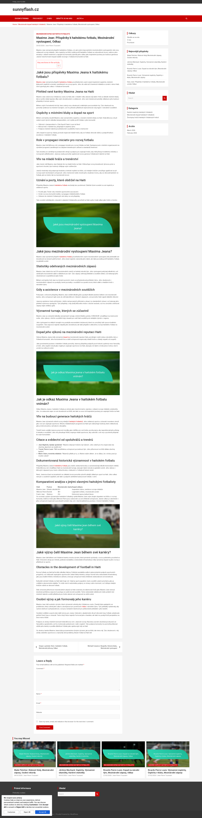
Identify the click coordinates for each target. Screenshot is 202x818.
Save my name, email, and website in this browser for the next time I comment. (66, 722)
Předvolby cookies (19, 793)
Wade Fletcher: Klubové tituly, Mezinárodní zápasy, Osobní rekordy (34, 771)
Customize (11, 812)
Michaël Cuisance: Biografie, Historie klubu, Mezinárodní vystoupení (102, 647)
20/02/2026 (40, 45)
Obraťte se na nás (64, 18)
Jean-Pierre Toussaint (53, 45)
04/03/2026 (18, 775)
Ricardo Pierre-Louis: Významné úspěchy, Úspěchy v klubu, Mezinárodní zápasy (167, 771)
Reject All (27, 812)
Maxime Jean (40, 82)
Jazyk (79, 18)
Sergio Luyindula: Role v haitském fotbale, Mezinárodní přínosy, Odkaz (53, 647)
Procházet (38, 18)
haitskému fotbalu (61, 185)
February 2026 (132, 133)
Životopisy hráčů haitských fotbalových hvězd (143, 117)
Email (38, 703)
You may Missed (22, 738)
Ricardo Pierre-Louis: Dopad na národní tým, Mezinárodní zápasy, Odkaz (121, 771)
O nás (49, 18)
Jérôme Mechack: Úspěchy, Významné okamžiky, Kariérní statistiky (77, 771)
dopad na (66, 337)
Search (165, 98)
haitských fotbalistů (76, 421)
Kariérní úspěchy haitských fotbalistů (139, 112)
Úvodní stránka (22, 18)
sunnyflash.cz (26, 9)
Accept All (42, 812)
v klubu (83, 607)
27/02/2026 (107, 775)
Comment (40, 669)
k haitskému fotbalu (65, 82)
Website (39, 712)
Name (39, 694)
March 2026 (131, 130)
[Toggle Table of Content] (57, 65)
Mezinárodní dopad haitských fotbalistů (53, 34)
